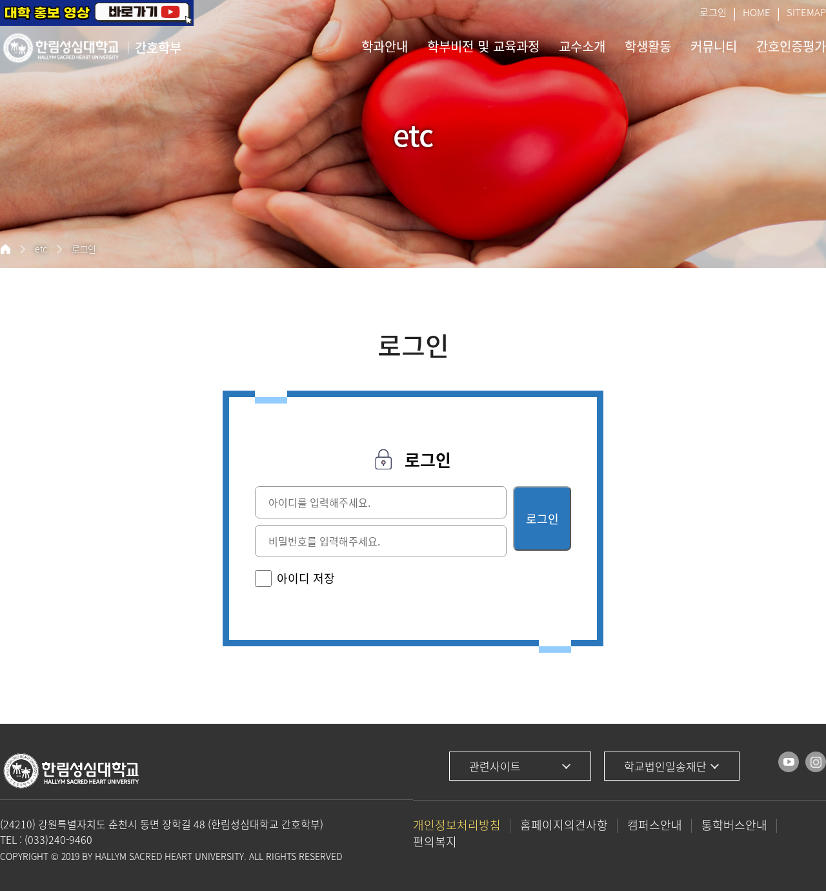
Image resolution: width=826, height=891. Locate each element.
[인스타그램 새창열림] (815, 762)
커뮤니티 (713, 46)
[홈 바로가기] (5, 249)
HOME (757, 12)
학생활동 (648, 46)
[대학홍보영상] (97, 13)
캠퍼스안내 (654, 825)
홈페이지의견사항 (564, 825)
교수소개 (582, 46)
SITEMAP (806, 12)
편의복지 (435, 841)
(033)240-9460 (58, 839)
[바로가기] (788, 762)
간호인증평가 (791, 46)
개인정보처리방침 (457, 825)
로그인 (713, 12)
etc (41, 249)
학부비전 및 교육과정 (483, 46)
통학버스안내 (734, 825)
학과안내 (384, 46)
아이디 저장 (306, 578)
